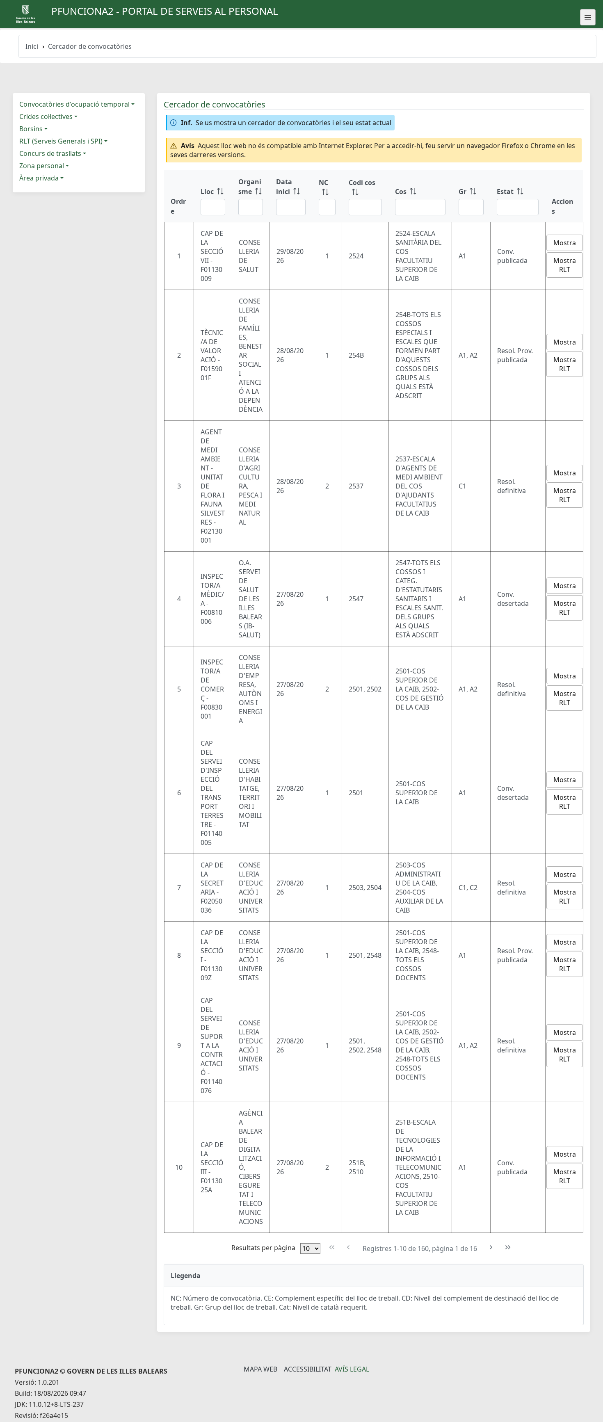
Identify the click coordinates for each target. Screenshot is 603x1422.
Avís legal (352, 1369)
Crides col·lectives (46, 116)
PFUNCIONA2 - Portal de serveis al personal (164, 11)
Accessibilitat (307, 1369)
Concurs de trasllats (50, 153)
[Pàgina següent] (491, 1247)
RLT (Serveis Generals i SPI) (61, 141)
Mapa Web (260, 1369)
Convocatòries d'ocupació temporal (74, 104)
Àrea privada (39, 178)
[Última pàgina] (507, 1247)
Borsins (31, 128)
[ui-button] (588, 17)
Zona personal (41, 165)
